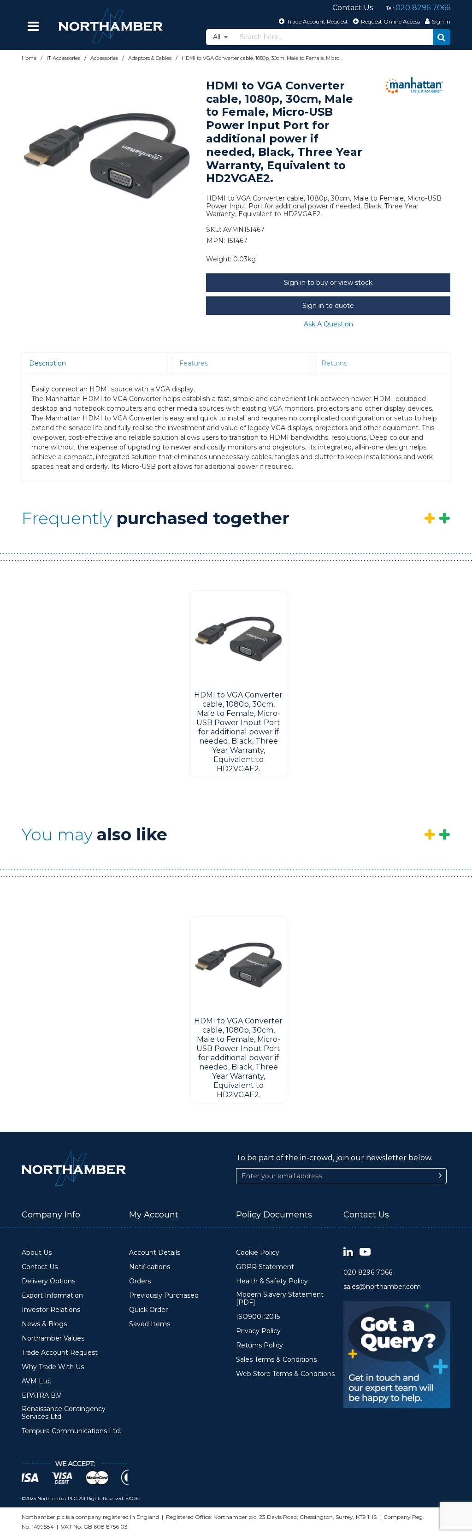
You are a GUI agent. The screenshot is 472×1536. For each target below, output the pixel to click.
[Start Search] (441, 37)
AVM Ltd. (36, 1381)
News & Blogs (44, 1324)
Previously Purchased (164, 1296)
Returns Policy (259, 1345)
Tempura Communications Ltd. (71, 1431)
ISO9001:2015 (258, 1317)
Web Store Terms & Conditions (285, 1374)
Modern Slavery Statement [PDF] (280, 1299)
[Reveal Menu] (33, 26)
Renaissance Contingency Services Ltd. (64, 1413)
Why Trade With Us (53, 1367)
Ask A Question (328, 324)
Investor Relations (51, 1310)
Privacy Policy (258, 1331)
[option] (107, 155)
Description (47, 363)
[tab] (95, 363)
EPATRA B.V (41, 1396)
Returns (334, 363)
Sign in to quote (328, 305)
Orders (140, 1281)
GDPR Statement (265, 1267)
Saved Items (149, 1324)
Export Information (52, 1296)
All (217, 37)
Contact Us (40, 1267)
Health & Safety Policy (272, 1281)
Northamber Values (53, 1338)
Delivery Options (48, 1281)
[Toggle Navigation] (33, 26)
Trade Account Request (60, 1353)
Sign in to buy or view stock (328, 282)
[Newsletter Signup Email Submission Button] (440, 1176)
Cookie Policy (257, 1253)
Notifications (149, 1267)
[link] (348, 1252)
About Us (37, 1253)
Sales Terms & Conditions (276, 1360)
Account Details (154, 1253)
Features (193, 363)
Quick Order (148, 1310)
